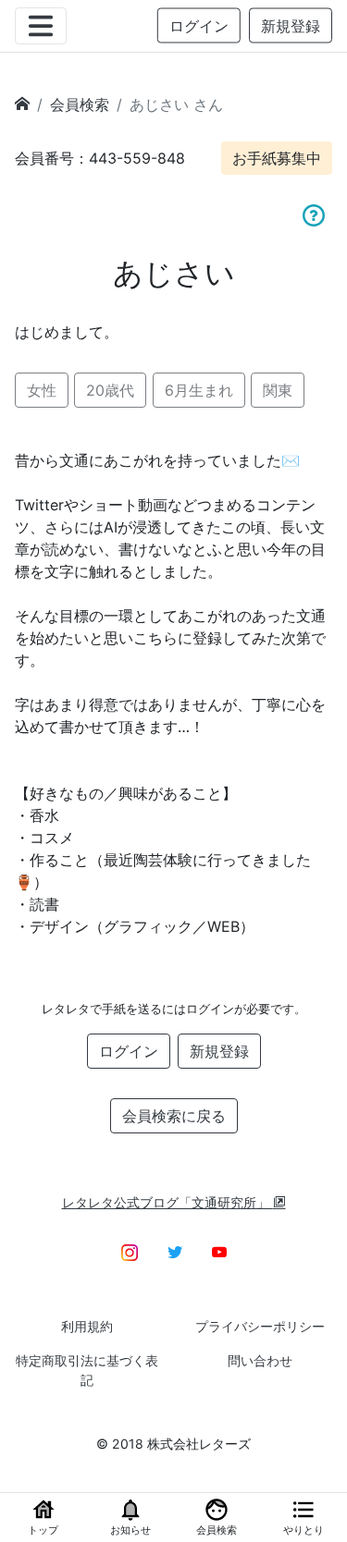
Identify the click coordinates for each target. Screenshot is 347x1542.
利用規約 (87, 1326)
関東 (277, 390)
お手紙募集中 (276, 158)
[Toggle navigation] (41, 25)
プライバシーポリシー (260, 1326)
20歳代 (110, 390)
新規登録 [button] (290, 26)
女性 (41, 390)
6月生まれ (199, 390)
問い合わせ (260, 1360)
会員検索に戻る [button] (174, 1116)
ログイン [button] (199, 26)
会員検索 (79, 104)
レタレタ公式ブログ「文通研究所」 (167, 1202)
